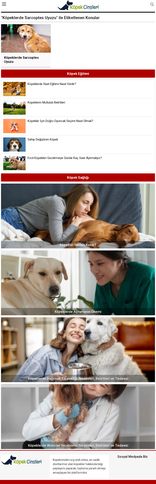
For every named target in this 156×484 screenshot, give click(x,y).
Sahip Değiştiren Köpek (43, 139)
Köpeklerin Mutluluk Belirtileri (46, 102)
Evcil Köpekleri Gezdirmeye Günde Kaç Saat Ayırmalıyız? (65, 158)
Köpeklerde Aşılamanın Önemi (78, 312)
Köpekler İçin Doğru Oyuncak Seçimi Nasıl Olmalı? (60, 121)
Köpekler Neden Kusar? (78, 245)
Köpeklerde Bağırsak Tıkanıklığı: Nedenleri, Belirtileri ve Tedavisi (78, 378)
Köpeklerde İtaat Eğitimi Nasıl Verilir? (52, 84)
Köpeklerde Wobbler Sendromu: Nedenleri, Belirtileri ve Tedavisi (78, 445)
